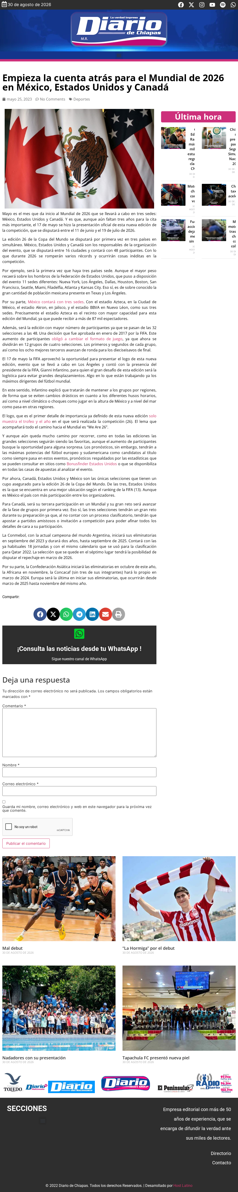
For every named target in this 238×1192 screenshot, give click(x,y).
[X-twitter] (191, 5)
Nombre (11, 765)
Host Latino (182, 1185)
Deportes (81, 99)
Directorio (221, 1153)
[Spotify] (223, 5)
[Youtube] (212, 5)
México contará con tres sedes (56, 301)
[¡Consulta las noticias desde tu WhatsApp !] (79, 634)
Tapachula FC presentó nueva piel (155, 1058)
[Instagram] (202, 5)
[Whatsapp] (233, 5)
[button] (119, 55)
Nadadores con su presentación (34, 1058)
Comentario (14, 706)
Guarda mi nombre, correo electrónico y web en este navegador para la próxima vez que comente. (77, 808)
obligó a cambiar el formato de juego (87, 338)
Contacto (221, 1162)
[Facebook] (181, 5)
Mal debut (12, 948)
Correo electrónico (20, 784)
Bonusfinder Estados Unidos (92, 463)
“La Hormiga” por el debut (148, 948)
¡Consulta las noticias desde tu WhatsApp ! (79, 649)
